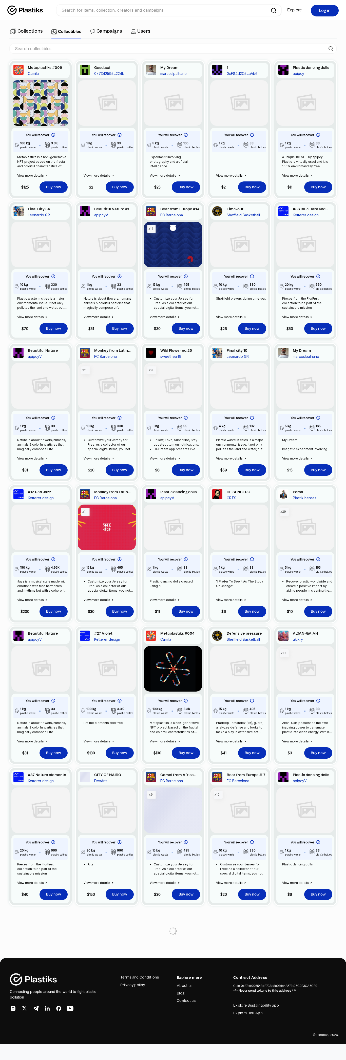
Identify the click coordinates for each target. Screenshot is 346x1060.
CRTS (231, 498)
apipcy (298, 73)
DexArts (100, 781)
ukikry (298, 639)
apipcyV (101, 215)
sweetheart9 (170, 356)
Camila (33, 73)
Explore (294, 10)
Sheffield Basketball (243, 215)
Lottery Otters (39, 922)
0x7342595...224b (109, 73)
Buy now (53, 187)
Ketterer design (306, 215)
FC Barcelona (171, 215)
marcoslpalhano (173, 73)
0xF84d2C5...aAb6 (242, 73)
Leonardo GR (39, 215)
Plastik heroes (304, 498)
